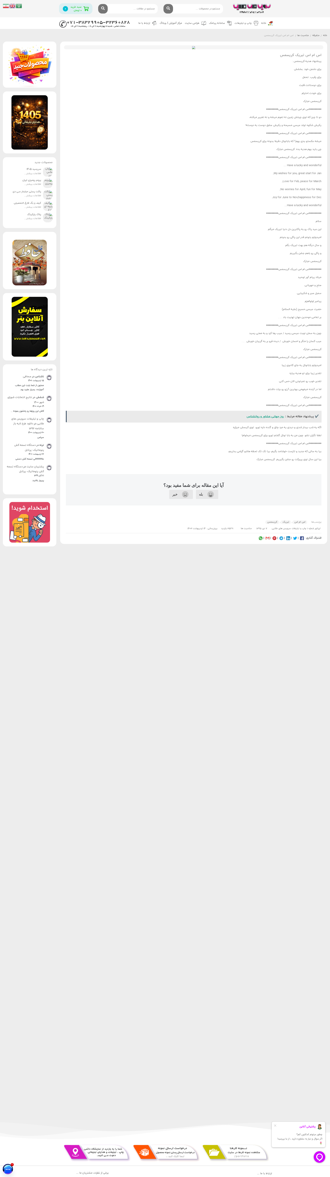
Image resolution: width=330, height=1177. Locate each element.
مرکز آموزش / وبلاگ (171, 23)
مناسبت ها (303, 35)
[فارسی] (6, 5)
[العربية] (19, 5)
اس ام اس (299, 522)
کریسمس (272, 522)
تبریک (285, 522)
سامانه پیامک (217, 23)
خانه (263, 23)
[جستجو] (168, 9)
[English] (12, 5)
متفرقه (315, 35)
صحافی (27, 376)
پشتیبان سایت (35, 466)
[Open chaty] (8, 1169)
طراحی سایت (192, 23)
